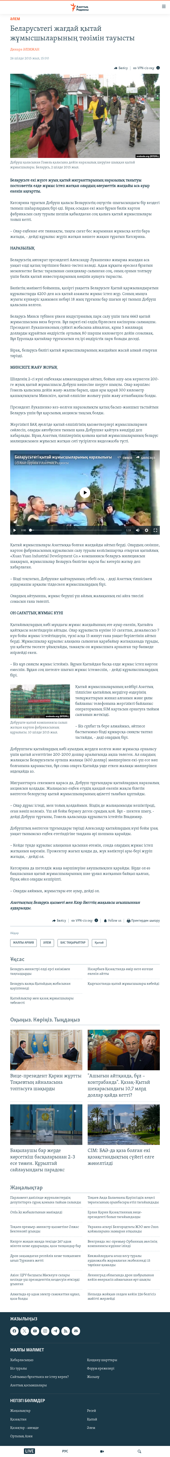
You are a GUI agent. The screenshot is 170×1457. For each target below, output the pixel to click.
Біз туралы (18, 1368)
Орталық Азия (21, 1436)
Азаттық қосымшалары (28, 1385)
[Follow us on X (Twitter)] (24, 1331)
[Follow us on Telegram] (55, 1331)
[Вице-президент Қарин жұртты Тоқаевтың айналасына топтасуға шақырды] (46, 1050)
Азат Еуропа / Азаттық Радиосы (44, 463)
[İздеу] (139, 1451)
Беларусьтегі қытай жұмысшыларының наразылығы (63, 457)
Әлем (91, 1428)
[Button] (121, 68)
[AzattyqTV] (102, 1451)
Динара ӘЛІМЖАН (24, 49)
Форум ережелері (100, 1368)
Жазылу (93, 1377)
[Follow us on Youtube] (35, 1331)
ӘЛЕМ (15, 19)
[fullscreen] (155, 530)
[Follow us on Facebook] (14, 1331)
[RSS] (65, 1331)
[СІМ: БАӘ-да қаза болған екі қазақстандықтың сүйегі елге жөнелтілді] (124, 1124)
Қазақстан (18, 1419)
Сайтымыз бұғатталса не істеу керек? (39, 1377)
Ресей (91, 1411)
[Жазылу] (76, 1331)
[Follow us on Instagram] (45, 1331)
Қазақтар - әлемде (24, 1428)
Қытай (92, 1419)
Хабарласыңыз (21, 1360)
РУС (65, 1451)
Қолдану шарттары (102, 1360)
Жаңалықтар (20, 1411)
